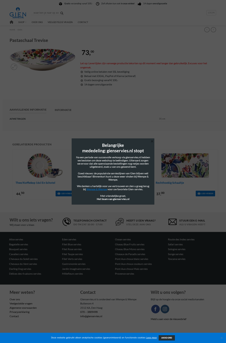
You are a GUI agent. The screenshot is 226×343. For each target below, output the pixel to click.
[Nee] (222, 339)
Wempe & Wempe (96, 189)
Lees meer (151, 337)
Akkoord (166, 338)
